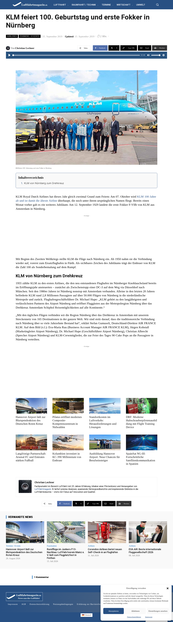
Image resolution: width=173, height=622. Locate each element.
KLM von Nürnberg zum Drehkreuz (44, 183)
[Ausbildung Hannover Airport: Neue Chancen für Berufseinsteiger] (105, 442)
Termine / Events (29, 36)
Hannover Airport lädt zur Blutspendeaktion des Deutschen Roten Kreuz (30, 420)
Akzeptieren (113, 611)
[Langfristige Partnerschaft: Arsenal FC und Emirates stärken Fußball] (31, 442)
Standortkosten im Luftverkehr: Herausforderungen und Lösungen (103, 422)
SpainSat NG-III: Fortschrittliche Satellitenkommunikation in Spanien (140, 458)
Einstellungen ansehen (158, 611)
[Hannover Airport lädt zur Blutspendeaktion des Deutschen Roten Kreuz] (31, 406)
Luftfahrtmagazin (42, 489)
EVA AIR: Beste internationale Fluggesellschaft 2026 (145, 551)
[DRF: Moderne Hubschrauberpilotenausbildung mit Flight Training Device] (141, 406)
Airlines (12, 36)
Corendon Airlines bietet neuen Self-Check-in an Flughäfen (105, 551)
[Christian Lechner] (8, 48)
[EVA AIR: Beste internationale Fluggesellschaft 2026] (148, 532)
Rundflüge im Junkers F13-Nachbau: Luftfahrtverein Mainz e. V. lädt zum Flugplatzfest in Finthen (65, 553)
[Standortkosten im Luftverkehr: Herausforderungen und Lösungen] (105, 406)
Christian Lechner (24, 48)
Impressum (148, 617)
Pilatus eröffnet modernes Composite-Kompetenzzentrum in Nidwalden (67, 422)
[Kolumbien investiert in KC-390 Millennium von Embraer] (68, 442)
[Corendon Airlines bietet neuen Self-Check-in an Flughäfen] (107, 532)
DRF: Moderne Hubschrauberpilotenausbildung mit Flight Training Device (141, 422)
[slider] (76, 55)
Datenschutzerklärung (134, 617)
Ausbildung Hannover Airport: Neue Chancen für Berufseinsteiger (104, 457)
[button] (167, 588)
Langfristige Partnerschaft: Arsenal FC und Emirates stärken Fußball (31, 457)
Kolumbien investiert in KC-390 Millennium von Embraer (66, 457)
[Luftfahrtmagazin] (32, 4)
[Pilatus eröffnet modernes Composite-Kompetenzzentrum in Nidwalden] (68, 406)
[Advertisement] (86, 236)
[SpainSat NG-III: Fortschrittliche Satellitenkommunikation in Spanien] (141, 442)
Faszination (52, 546)
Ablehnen (135, 611)
